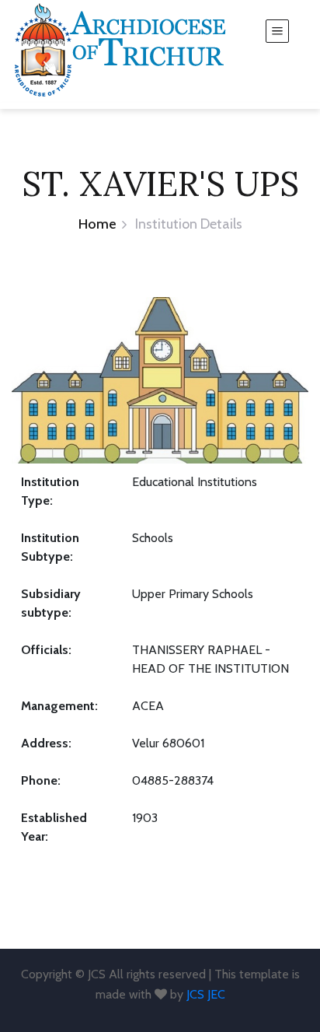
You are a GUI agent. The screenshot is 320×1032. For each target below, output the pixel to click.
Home (97, 224)
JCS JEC (205, 994)
